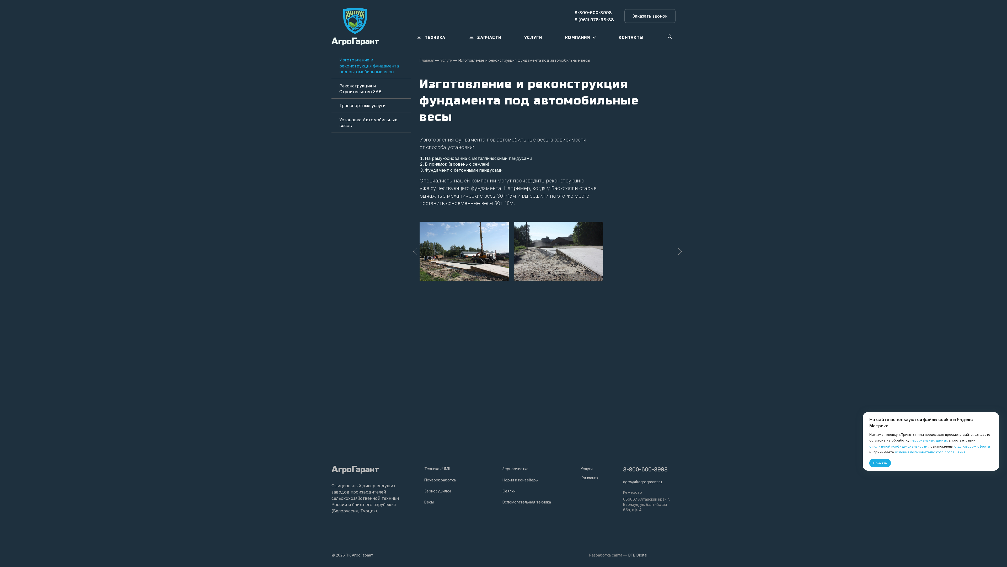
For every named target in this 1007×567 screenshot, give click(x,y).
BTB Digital (637, 555)
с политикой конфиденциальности (898, 446)
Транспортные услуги (362, 105)
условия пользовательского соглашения (930, 452)
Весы (429, 502)
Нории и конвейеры (520, 480)
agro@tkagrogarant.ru (642, 482)
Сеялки (509, 491)
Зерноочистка (515, 468)
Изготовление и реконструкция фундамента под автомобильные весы (369, 65)
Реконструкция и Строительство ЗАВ (360, 88)
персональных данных (929, 440)
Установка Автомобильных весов (368, 122)
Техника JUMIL (437, 468)
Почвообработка (440, 480)
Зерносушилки (437, 491)
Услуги (587, 468)
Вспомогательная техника (526, 502)
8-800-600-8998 (645, 469)
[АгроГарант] (355, 26)
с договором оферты (972, 446)
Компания (589, 478)
